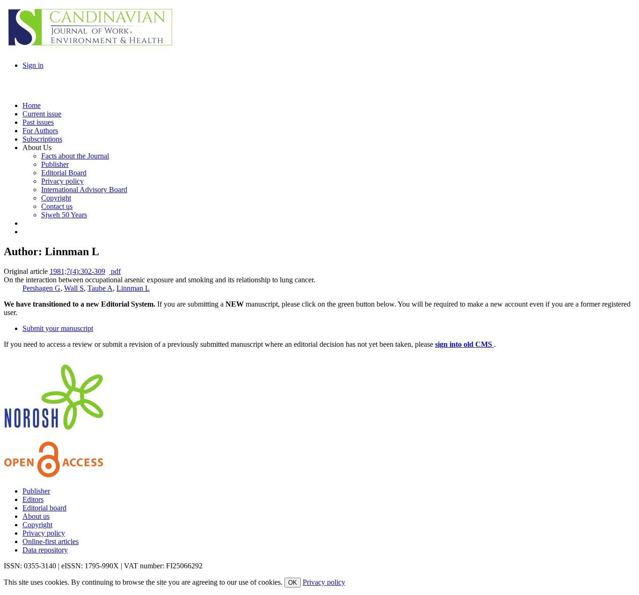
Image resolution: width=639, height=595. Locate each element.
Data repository (45, 550)
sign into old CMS (464, 344)
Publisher (36, 491)
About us (36, 516)
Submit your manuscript (57, 328)
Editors (33, 499)
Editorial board (44, 508)
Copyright (37, 525)
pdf (115, 271)
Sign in (33, 65)
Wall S (74, 288)
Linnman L (133, 288)
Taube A (100, 288)
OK (292, 582)
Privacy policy (43, 533)
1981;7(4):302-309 (77, 271)
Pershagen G (41, 288)
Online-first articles (50, 541)
